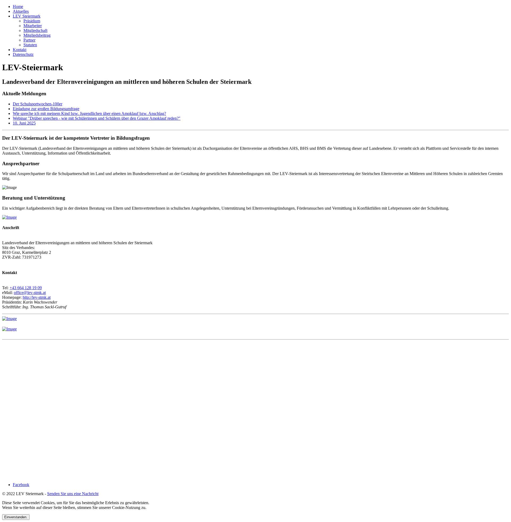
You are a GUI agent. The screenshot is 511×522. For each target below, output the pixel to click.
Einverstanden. (15, 517)
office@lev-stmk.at (30, 292)
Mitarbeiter (32, 25)
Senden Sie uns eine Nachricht (72, 493)
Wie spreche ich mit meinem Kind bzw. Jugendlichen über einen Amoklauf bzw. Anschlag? (89, 113)
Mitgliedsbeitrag (37, 35)
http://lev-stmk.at (37, 297)
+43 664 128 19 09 (26, 287)
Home (18, 6)
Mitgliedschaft (35, 30)
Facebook (21, 484)
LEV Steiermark (26, 16)
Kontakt (19, 49)
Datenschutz (23, 54)
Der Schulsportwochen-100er (37, 104)
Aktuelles (21, 11)
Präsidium (31, 21)
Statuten (30, 45)
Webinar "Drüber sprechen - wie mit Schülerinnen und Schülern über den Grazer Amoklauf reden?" (96, 118)
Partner (29, 40)
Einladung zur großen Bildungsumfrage (46, 108)
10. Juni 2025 (24, 123)
